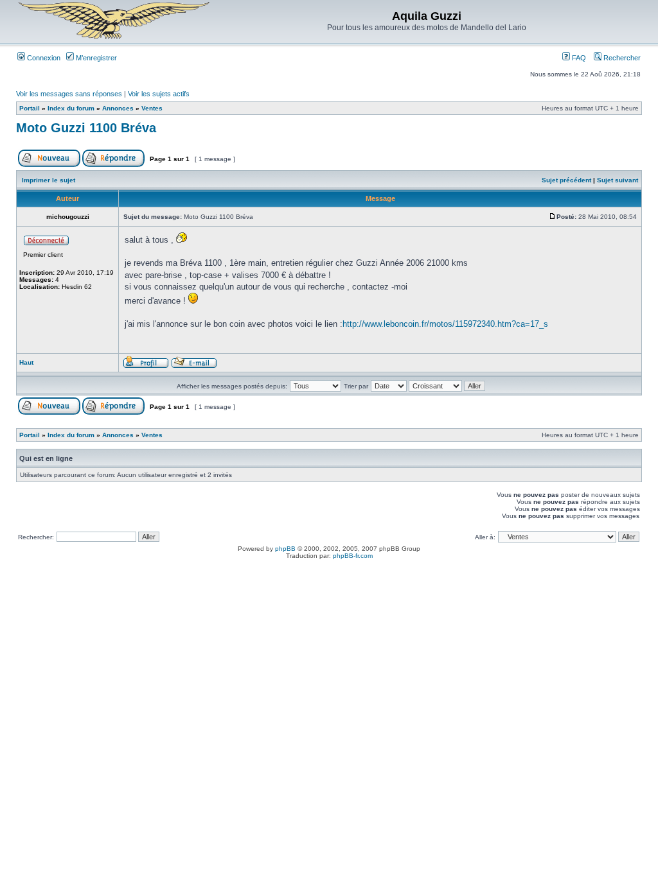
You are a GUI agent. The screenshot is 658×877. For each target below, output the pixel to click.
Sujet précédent (566, 180)
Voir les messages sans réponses (69, 94)
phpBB (285, 548)
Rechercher (621, 58)
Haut (26, 362)
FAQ (578, 58)
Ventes (152, 108)
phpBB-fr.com (353, 555)
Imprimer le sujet (48, 180)
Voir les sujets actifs (159, 94)
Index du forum (71, 108)
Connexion (42, 58)
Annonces (118, 108)
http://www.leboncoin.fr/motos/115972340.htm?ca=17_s (445, 324)
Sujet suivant (617, 180)
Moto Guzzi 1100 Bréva (86, 128)
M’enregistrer (95, 58)
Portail (29, 108)
